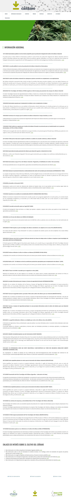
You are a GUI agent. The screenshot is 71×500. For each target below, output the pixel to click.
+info (63, 60)
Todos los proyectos (36, 476)
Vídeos (34, 13)
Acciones (58, 13)
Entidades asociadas (16, 13)
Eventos (27, 13)
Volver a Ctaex (57, 476)
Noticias (42, 13)
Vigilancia (7, 18)
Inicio (6, 13)
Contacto (49, 13)
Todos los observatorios (14, 476)
